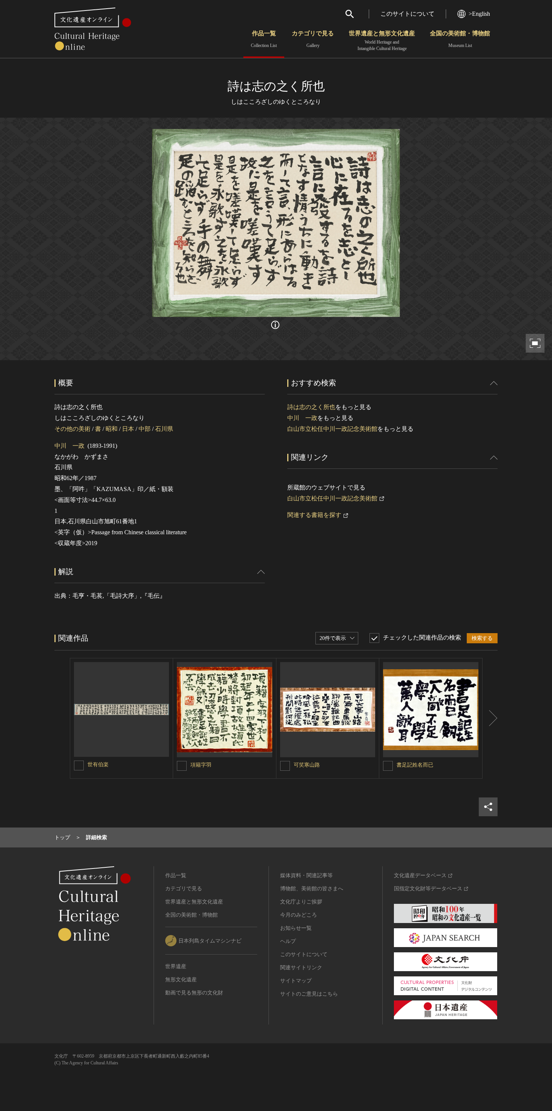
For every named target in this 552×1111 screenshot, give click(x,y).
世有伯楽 (98, 764)
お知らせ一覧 (296, 928)
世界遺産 (175, 966)
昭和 (112, 429)
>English (479, 14)
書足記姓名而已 (415, 765)
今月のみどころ (298, 915)
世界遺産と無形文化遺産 (382, 40)
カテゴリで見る (313, 39)
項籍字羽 (200, 765)
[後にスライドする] (490, 718)
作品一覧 (264, 39)
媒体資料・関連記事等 (306, 875)
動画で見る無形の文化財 (194, 993)
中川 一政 (69, 446)
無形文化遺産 (181, 979)
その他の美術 (72, 429)
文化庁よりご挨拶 (301, 902)
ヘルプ (288, 941)
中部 (145, 429)
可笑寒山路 (307, 765)
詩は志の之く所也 (311, 407)
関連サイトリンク (301, 967)
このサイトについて (407, 14)
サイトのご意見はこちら (309, 994)
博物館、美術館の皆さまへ (311, 888)
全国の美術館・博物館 (460, 39)
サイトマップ (296, 981)
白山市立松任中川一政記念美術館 (332, 429)
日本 (128, 429)
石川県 (164, 429)
